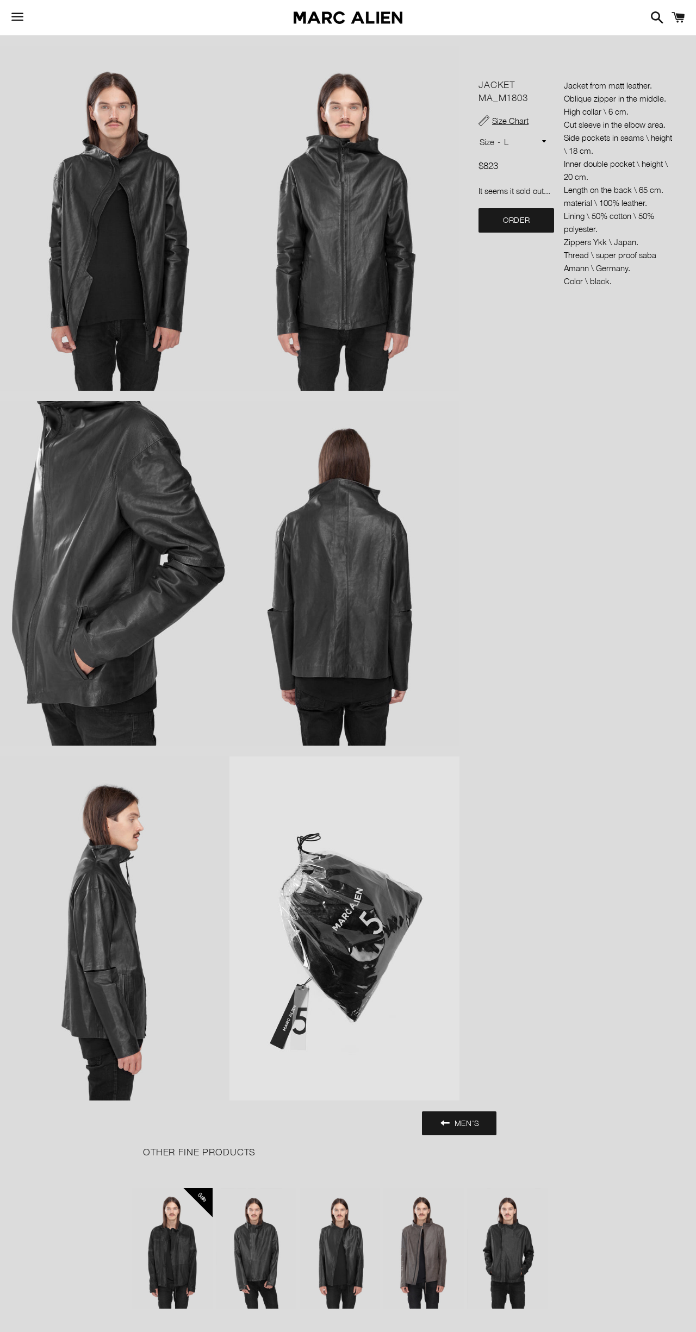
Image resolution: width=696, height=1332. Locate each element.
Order (516, 219)
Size (487, 142)
